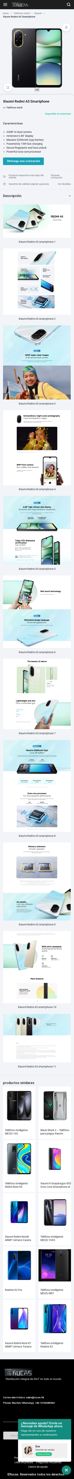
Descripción (12, 196)
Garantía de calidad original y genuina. (29, 184)
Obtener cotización (56, 176)
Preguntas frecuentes (48, 1462)
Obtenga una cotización (23, 161)
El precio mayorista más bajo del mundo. (26, 176)
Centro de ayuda (38, 1466)
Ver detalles (64, 184)
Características (13, 123)
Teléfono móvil (21, 13)
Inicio (6, 13)
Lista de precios (24, 1462)
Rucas (7, 1407)
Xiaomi (38, 13)
